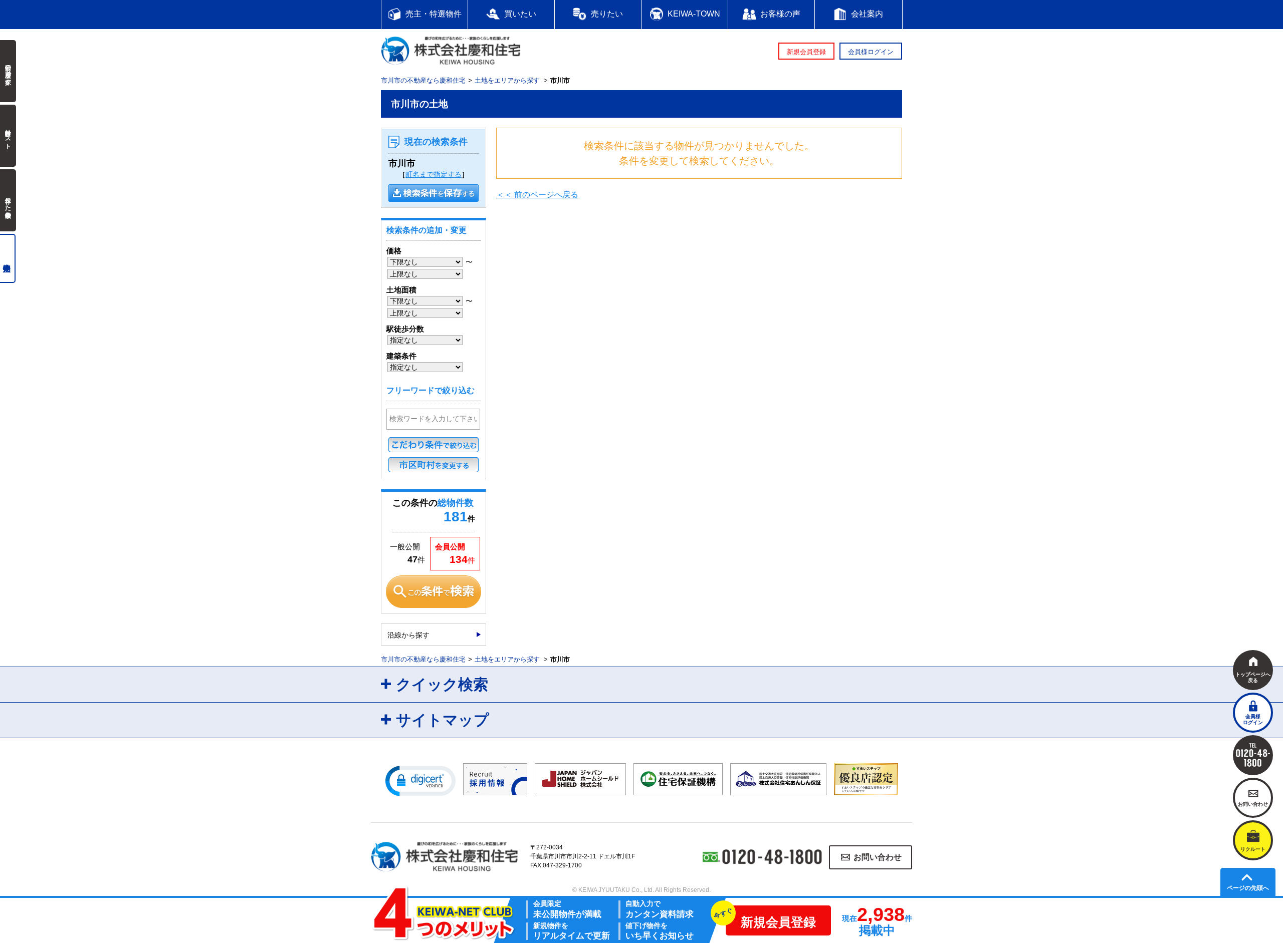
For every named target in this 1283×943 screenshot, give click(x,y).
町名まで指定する (433, 174)
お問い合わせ (877, 857)
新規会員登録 (806, 52)
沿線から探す (408, 635)
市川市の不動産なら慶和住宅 (423, 80)
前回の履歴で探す (8, 71)
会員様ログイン (871, 52)
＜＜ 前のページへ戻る (537, 194)
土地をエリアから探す (507, 80)
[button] (420, 780)
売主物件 (8, 258)
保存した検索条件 (8, 200)
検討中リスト (8, 135)
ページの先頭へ (1248, 887)
